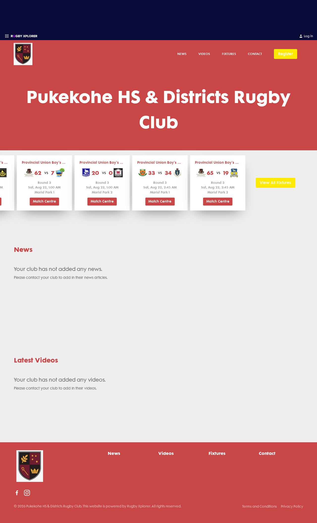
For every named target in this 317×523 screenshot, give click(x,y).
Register (285, 54)
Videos (204, 54)
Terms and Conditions (259, 506)
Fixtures (229, 54)
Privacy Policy (292, 506)
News (181, 54)
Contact (255, 54)
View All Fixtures (275, 182)
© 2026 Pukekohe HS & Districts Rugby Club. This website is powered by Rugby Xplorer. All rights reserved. (97, 506)
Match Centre (44, 201)
